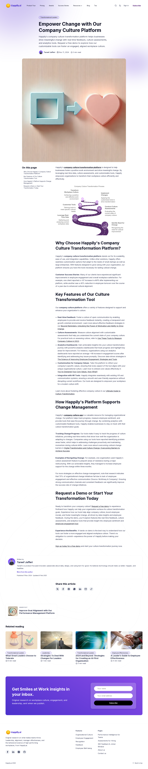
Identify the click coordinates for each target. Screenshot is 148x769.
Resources (76, 5)
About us (101, 750)
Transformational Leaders (48, 17)
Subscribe (137, 6)
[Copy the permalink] (91, 589)
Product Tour (31, 5)
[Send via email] (86, 589)
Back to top (138, 763)
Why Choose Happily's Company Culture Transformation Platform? (37, 172)
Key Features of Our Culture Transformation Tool (33, 177)
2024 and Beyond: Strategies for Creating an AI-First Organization (90, 658)
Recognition (80, 742)
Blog (88, 5)
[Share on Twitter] (57, 589)
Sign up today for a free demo (67, 546)
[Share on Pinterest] (69, 589)
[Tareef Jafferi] (41, 52)
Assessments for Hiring (107, 741)
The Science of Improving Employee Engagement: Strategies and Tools (87, 359)
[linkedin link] (13, 752)
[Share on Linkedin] (80, 589)
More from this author (25, 572)
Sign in (126, 6)
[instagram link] (19, 752)
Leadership (46, 653)
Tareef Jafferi (49, 52)
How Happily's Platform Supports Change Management (37, 182)
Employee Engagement (84, 738)
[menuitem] (31, 6)
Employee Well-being (84, 748)
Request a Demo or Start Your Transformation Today (33, 187)
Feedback (79, 745)
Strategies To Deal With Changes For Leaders (52, 656)
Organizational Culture (84, 735)
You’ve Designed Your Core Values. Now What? (77, 372)
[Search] (116, 6)
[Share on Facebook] (63, 589)
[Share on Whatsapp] (74, 589)
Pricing (42, 5)
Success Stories (63, 5)
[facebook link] (8, 752)
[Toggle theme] (120, 6)
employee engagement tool (66, 524)
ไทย (95, 5)
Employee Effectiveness (120, 653)
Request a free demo (100, 506)
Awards (51, 5)
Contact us (102, 753)
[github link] (24, 752)
